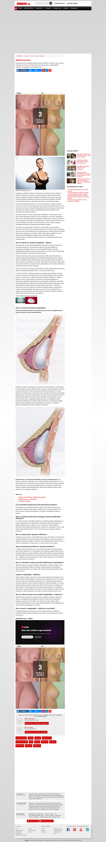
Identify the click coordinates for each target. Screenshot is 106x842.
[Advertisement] (53, 21)
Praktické (57, 8)
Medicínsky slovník (58, 828)
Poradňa (74, 8)
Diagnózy (43, 830)
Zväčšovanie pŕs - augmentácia (28, 499)
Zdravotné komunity (58, 830)
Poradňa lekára (57, 831)
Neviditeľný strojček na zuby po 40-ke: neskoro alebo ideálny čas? (82, 162)
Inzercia (30, 828)
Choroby (43, 828)
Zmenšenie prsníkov (25, 501)
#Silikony (37, 741)
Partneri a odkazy (32, 830)
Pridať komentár (33, 821)
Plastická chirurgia (39, 56)
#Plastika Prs (37, 745)
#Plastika (30, 738)
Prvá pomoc (43, 831)
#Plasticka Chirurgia (21, 738)
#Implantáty (53, 741)
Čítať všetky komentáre (47, 821)
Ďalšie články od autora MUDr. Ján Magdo (36, 732)
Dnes (20, 8)
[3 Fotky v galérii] (40, 123)
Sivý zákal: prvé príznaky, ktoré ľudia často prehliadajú (83, 168)
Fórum (65, 8)
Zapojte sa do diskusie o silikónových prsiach (32, 497)
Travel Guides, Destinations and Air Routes (78, 189)
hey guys (70, 191)
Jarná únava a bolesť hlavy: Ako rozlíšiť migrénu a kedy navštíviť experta (83, 155)
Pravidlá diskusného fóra (21, 835)
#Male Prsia (29, 745)
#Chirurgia (37, 738)
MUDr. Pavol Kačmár (30, 718)
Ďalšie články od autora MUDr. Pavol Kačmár (37, 723)
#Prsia (31, 741)
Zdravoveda (29, 8)
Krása (31, 56)
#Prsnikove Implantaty (21, 741)
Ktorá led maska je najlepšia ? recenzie (77, 199)
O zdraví (48, 8)
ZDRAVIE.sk (20, 56)
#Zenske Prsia (19, 745)
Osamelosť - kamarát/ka (73, 201)
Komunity (39, 8)
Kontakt (30, 831)
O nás (17, 828)
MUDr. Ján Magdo (29, 727)
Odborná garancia (19, 830)
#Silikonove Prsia (47, 738)
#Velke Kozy (45, 741)
